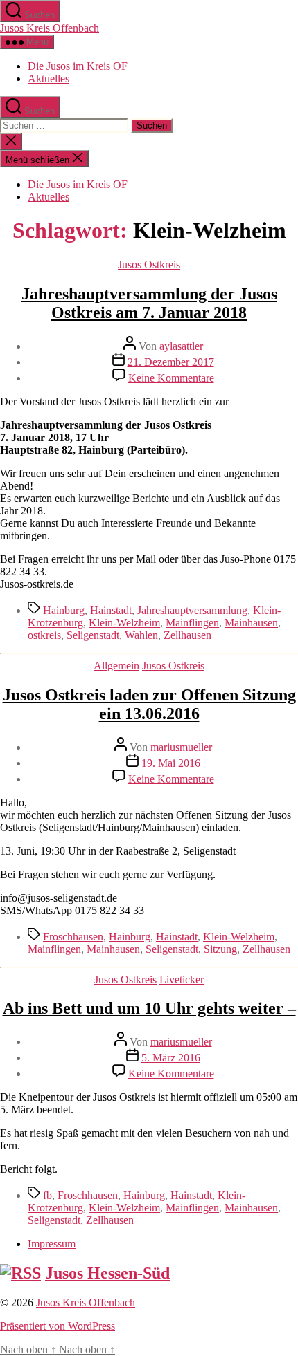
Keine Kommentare (171, 378)
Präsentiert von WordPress (57, 1326)
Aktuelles (48, 78)
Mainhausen (251, 623)
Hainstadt (111, 610)
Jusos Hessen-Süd (107, 1273)
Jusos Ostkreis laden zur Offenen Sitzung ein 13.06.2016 (149, 704)
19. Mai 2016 (170, 763)
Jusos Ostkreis (149, 264)
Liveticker (181, 979)
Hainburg (64, 610)
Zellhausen (187, 635)
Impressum (52, 1244)
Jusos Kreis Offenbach (49, 28)
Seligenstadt (93, 635)
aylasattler (181, 346)
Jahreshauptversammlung (192, 610)
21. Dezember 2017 (171, 362)
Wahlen (141, 635)
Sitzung (220, 949)
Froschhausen (73, 936)
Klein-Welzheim (124, 623)
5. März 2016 (170, 1058)
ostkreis (44, 635)
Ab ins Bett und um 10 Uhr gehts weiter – (149, 1008)
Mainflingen (192, 623)
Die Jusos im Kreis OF (78, 66)
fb (47, 1195)
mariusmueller (181, 747)
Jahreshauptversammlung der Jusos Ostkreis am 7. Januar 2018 (149, 303)
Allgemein (116, 665)
